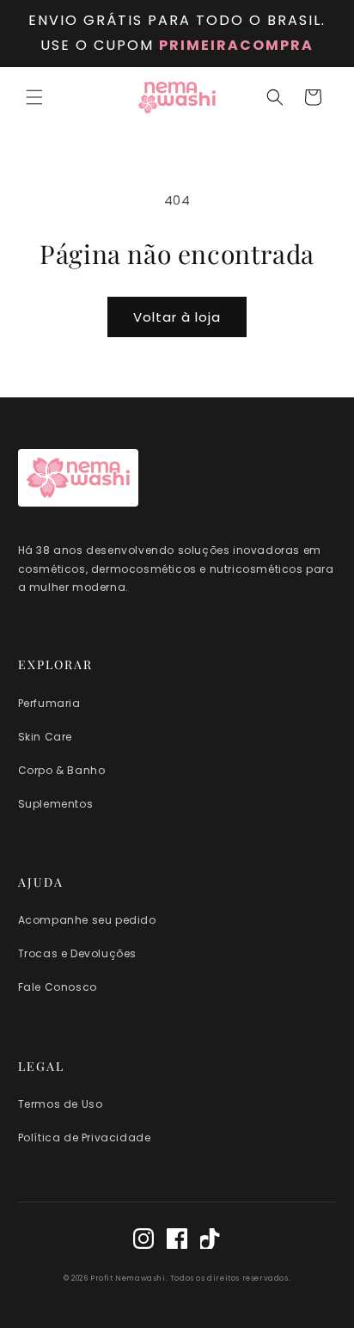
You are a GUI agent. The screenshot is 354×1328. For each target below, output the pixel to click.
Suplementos (56, 803)
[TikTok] (210, 1241)
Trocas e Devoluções (77, 953)
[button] (34, 97)
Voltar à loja (177, 317)
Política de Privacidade (84, 1137)
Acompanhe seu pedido (87, 920)
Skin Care (45, 736)
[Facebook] (177, 1241)
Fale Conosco (57, 987)
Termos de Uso (60, 1104)
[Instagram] (143, 1241)
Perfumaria (49, 703)
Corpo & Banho (62, 770)
